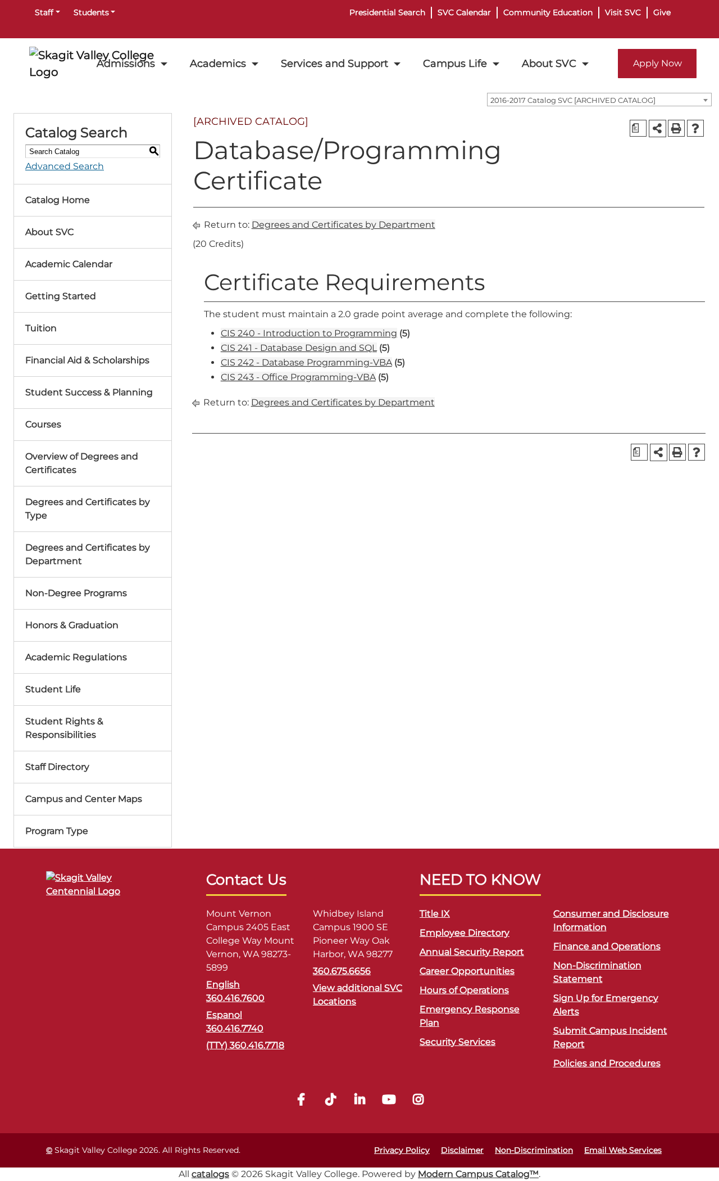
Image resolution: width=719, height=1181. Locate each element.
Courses (43, 424)
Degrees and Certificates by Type (87, 509)
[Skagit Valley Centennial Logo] (102, 889)
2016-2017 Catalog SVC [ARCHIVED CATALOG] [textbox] (573, 100)
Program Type (56, 831)
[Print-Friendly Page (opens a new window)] (676, 128)
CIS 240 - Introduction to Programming (309, 333)
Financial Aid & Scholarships (87, 360)
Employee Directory (464, 932)
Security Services (457, 1041)
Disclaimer (462, 1150)
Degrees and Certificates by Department (87, 554)
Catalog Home (57, 200)
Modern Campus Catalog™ (478, 1174)
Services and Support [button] (334, 63)
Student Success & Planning (89, 392)
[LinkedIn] (359, 1101)
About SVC (49, 232)
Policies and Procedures (607, 1063)
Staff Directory (57, 766)
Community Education (548, 12)
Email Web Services (623, 1150)
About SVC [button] (549, 63)
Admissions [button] (126, 63)
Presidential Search (387, 12)
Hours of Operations (464, 990)
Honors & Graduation (72, 625)
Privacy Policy (402, 1150)
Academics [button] (218, 63)
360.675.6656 (342, 971)
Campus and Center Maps (83, 799)
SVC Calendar (464, 12)
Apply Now (657, 63)
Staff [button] (44, 12)
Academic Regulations (76, 657)
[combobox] (599, 99)
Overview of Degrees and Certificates (81, 463)
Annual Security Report (472, 951)
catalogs (210, 1174)
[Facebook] (301, 1101)
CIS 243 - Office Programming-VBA (298, 377)
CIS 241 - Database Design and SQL (299, 347)
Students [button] (91, 12)
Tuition (41, 328)
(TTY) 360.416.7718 (245, 1045)
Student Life (53, 689)
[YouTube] (389, 1101)
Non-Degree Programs (76, 593)
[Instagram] (418, 1101)
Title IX (435, 913)
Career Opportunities (467, 971)
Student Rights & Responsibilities (64, 728)
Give (662, 12)
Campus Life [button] (455, 63)
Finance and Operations (607, 946)
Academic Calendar (68, 264)
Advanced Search (64, 166)
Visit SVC (623, 12)
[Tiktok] (330, 1101)
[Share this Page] (657, 128)
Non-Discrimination (534, 1150)
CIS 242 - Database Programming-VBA (306, 362)
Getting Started (60, 296)
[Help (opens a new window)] (695, 128)
